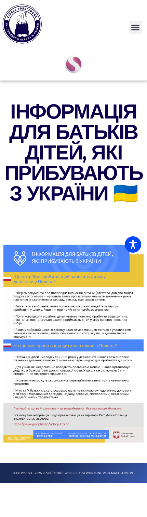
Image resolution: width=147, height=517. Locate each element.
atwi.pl (127, 473)
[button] (135, 27)
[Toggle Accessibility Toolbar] (133, 244)
